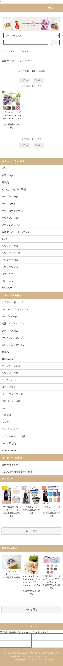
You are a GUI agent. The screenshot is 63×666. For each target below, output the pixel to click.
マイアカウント (8, 637)
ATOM (50, 660)
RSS (44, 660)
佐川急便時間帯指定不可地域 (17, 471)
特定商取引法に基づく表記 (21, 656)
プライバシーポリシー (42, 656)
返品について (53, 653)
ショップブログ (34, 660)
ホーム (5, 51)
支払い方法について (19, 653)
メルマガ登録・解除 (18, 660)
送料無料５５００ (11, 464)
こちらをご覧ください (37, 631)
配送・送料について (37, 653)
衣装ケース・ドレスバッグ (21, 51)
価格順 (34, 71)
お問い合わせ (7, 644)
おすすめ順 (24, 71)
